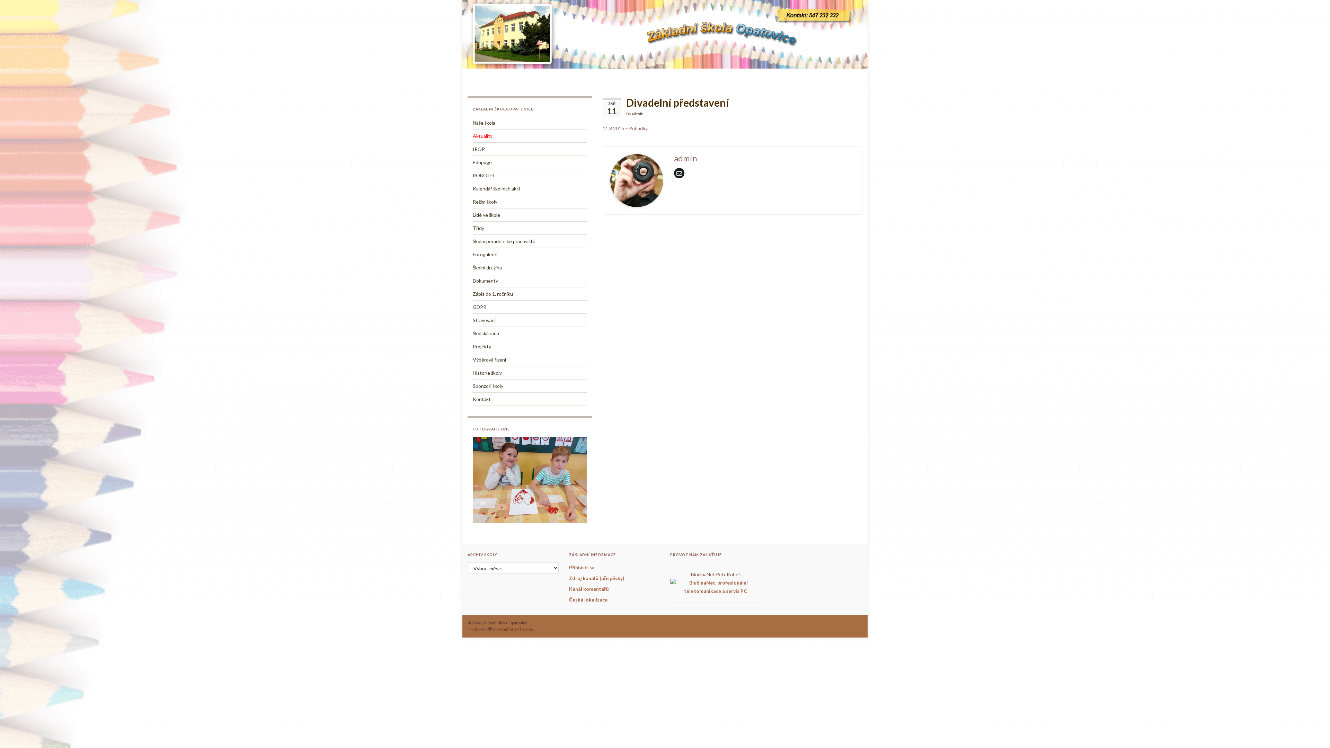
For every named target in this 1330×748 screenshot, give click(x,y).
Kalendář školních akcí (496, 189)
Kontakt (482, 399)
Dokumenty (485, 281)
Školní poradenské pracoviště (504, 241)
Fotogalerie (485, 254)
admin (638, 113)
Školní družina (487, 267)
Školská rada (486, 333)
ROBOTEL (484, 175)
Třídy (478, 228)
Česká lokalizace (588, 600)
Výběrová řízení (489, 360)
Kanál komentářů (589, 589)
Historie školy (487, 373)
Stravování (484, 320)
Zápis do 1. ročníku (493, 294)
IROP (479, 149)
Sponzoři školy (488, 386)
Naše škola (484, 123)
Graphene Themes (515, 629)
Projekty (482, 346)
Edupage (482, 162)
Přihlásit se (582, 567)
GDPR (479, 307)
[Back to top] (1314, 732)
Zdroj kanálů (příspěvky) (596, 578)
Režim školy (485, 202)
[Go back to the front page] (665, 34)
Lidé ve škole (486, 215)
